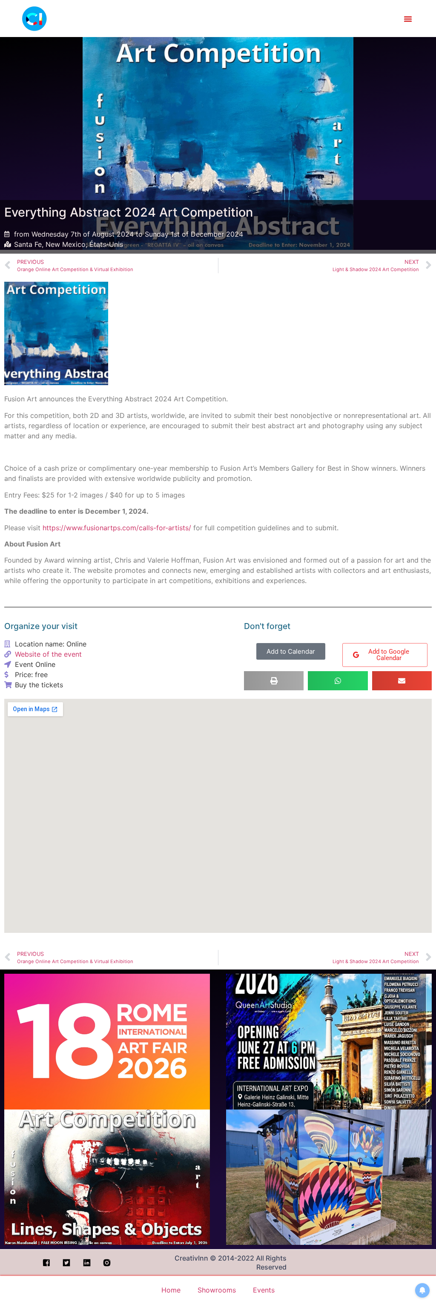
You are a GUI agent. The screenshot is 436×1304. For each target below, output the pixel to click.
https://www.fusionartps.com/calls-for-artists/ (117, 527)
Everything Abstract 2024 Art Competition (128, 212)
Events (264, 1290)
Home (171, 1290)
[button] (408, 18)
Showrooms (217, 1290)
